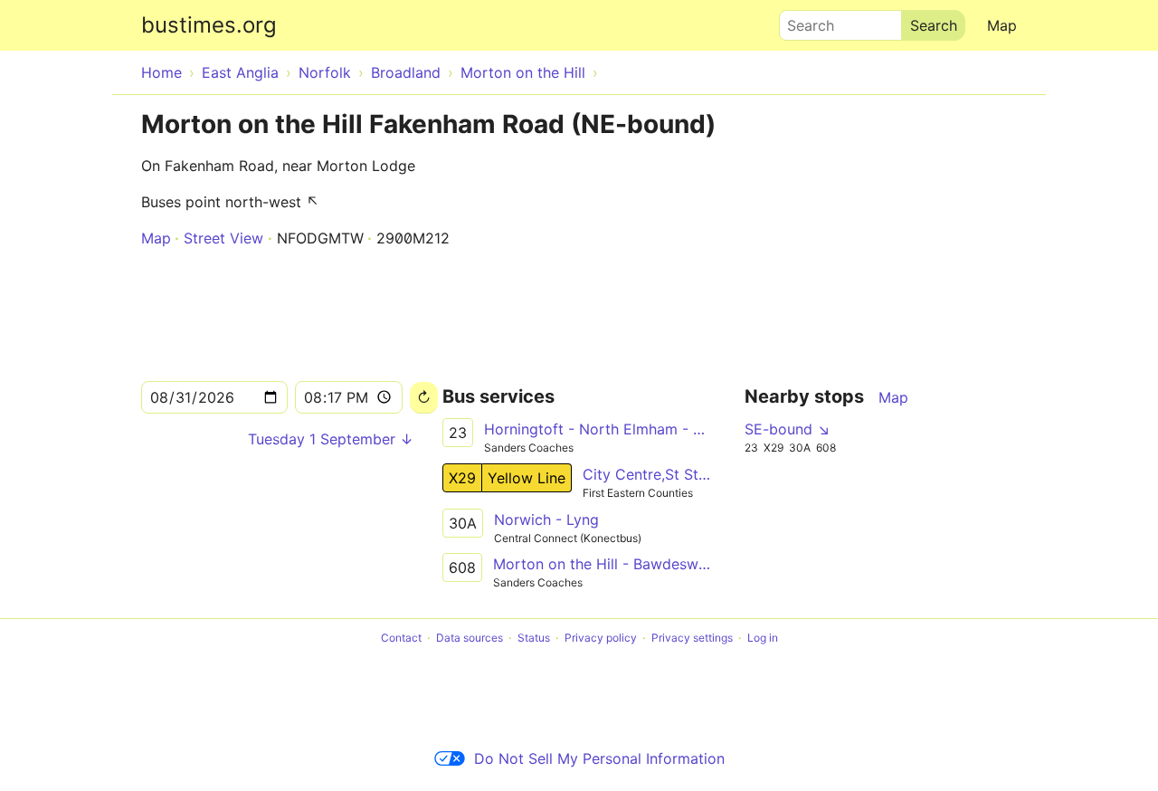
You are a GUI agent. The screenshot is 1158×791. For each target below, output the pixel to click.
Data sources (469, 637)
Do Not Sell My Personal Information (599, 758)
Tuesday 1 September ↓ (330, 439)
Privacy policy (601, 637)
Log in (762, 637)
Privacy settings (692, 637)
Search (802, 21)
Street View (223, 238)
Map (1002, 25)
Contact (401, 637)
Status (533, 637)
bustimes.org (209, 25)
